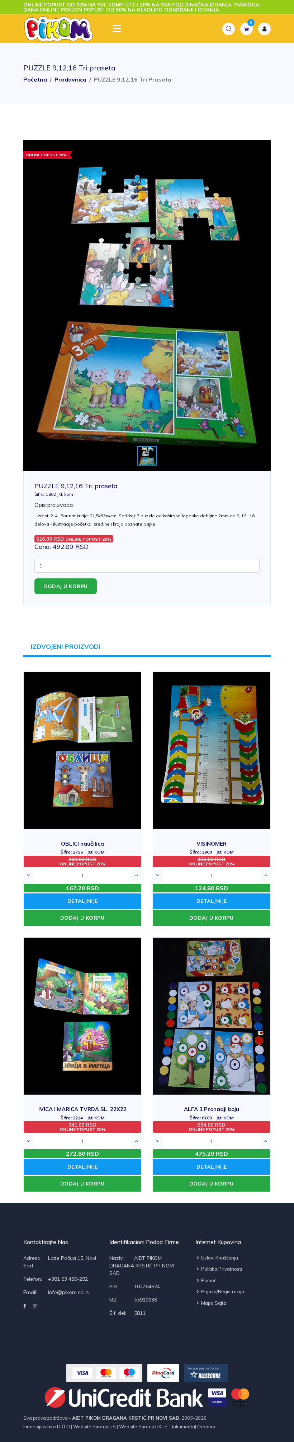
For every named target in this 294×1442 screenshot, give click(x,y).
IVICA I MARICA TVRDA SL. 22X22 (82, 1113)
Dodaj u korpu (65, 586)
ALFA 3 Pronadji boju (211, 1113)
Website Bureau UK (140, 1426)
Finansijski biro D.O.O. (47, 1426)
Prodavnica (70, 79)
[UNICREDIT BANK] (124, 1397)
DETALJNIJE (82, 901)
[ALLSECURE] (206, 1373)
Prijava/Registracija (222, 1291)
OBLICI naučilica (82, 847)
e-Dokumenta (179, 1426)
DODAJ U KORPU (82, 918)
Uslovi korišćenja (219, 1258)
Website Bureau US (94, 1426)
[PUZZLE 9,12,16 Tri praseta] (147, 305)
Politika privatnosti (221, 1269)
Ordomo (205, 1426)
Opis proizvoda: (54, 504)
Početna (35, 79)
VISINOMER (211, 847)
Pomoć (208, 1280)
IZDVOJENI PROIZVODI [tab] (65, 646)
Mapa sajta (213, 1303)
